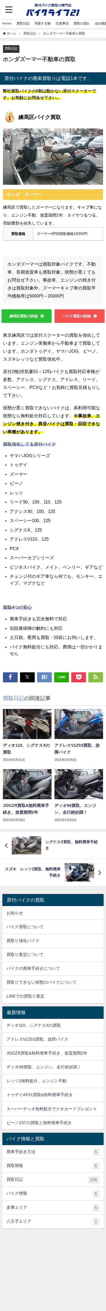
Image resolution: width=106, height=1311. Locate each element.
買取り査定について (25, 954)
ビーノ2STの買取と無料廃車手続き (39, 1123)
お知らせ (14, 913)
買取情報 (51, 1165)
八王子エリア (51, 1221)
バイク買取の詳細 (76, 316)
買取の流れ (82, 23)
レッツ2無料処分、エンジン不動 (36, 1081)
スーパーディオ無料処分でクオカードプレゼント (51, 1109)
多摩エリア (51, 1207)
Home (6, 23)
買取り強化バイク (22, 941)
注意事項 (62, 23)
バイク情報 (51, 1193)
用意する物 (42, 23)
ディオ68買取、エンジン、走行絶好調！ (43, 1067)
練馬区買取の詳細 (23, 316)
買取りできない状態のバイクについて (41, 982)
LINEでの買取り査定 (25, 996)
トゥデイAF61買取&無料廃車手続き (39, 1095)
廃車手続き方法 (51, 1152)
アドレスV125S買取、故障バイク (37, 1039)
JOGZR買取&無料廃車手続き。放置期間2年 (46, 1053)
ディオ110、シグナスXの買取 (33, 1025)
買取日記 (22, 23)
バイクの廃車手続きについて (33, 968)
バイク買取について (25, 927)
